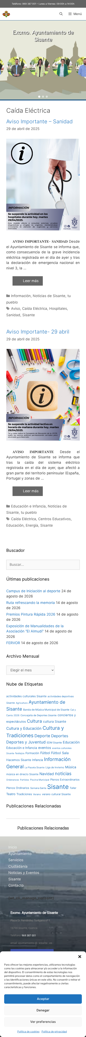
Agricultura (22, 703)
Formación (32, 753)
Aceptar (43, 999)
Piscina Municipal (39, 779)
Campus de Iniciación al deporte (33, 591)
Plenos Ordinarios (17, 788)
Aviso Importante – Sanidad (39, 121)
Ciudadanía (18, 866)
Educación (15, 525)
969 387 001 (29, 3)
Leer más (31, 281)
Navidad (46, 774)
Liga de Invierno (55, 767)
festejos (19, 753)
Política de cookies (28, 1031)
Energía (32, 525)
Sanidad (13, 315)
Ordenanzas (12, 779)
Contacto (16, 885)
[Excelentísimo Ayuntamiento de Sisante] (6, 14)
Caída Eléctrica (34, 308)
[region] (43, 60)
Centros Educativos (54, 519)
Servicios (15, 860)
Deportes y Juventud (26, 742)
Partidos (24, 779)
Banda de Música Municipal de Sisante (46, 709)
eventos (44, 748)
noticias (63, 773)
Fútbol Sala (60, 753)
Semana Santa (38, 788)
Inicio (12, 847)
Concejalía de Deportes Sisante (38, 715)
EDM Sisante (54, 742)
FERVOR (13, 643)
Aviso (15, 308)
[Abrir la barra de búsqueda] (60, 14)
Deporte (42, 735)
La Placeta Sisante (34, 767)
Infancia (37, 760)
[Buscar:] (43, 564)
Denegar (43, 1010)
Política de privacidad (54, 1031)
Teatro (10, 794)
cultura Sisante (54, 721)
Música (70, 767)
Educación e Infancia (28, 506)
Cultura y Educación (24, 728)
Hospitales (58, 308)
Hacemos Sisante (18, 760)
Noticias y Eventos (23, 873)
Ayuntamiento (20, 854)
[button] (80, 957)
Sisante (28, 315)
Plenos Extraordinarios (65, 779)
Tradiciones (24, 794)
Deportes (59, 735)
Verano (37, 794)
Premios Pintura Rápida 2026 (30, 614)
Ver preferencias (43, 1022)
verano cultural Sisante (56, 794)
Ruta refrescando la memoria (30, 603)
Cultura (34, 721)
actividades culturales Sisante (26, 696)
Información (21, 296)
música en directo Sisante (22, 774)
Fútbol (45, 753)
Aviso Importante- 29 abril (37, 332)
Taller (73, 788)
